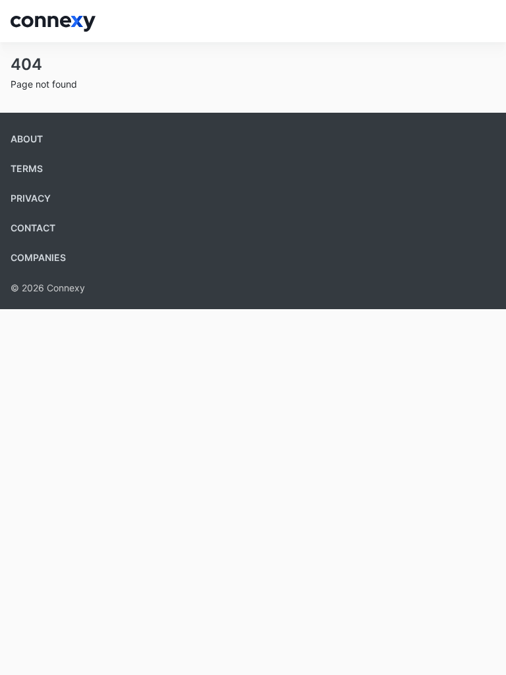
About (27, 138)
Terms (27, 168)
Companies (38, 257)
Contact (33, 227)
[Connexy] (53, 21)
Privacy (31, 198)
